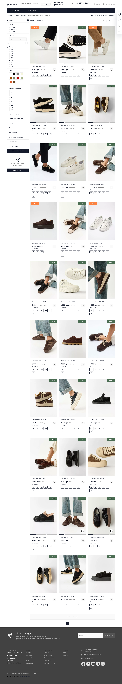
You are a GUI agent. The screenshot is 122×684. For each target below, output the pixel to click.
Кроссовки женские (14, 653)
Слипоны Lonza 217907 (68, 361)
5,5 (12, 103)
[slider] (9, 43)
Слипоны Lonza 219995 (68, 125)
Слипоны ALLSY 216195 (39, 596)
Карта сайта (11, 650)
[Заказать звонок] (119, 26)
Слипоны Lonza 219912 (68, 66)
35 (12, 49)
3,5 (12, 107)
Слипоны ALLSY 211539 (39, 243)
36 (12, 51)
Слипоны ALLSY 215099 (39, 419)
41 (12, 62)
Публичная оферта (49, 658)
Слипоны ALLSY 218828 (68, 302)
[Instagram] (88, 664)
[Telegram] (98, 664)
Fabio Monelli (29, 663)
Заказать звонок (80, 5)
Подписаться (17, 170)
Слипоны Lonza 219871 (39, 478)
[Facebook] (83, 664)
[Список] (112, 20)
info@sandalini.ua (89, 658)
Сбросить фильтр (18, 151)
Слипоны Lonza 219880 (39, 125)
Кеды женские (12, 655)
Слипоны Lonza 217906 (68, 478)
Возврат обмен (48, 655)
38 (12, 56)
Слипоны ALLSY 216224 (97, 361)
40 (12, 60)
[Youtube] (93, 664)
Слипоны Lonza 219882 (97, 125)
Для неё (16, 10)
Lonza (13, 27)
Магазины (28, 652)
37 (12, 53)
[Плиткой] (109, 20)
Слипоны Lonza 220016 (68, 537)
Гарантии (46, 652)
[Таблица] (114, 20)
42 (12, 64)
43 (12, 66)
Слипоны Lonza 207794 (97, 66)
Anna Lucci (14, 29)
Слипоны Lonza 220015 (97, 537)
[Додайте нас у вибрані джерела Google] (103, 664)
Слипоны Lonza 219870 (39, 537)
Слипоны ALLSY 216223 (39, 184)
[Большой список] (103, 20)
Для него (33, 10)
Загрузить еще (72, 617)
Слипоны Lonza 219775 (39, 302)
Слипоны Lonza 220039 (97, 478)
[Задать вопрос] (119, 31)
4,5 (12, 101)
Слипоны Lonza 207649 (39, 66)
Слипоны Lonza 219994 (68, 419)
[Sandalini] (12, 4)
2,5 (12, 110)
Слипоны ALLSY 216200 (97, 596)
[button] (119, 15)
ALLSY (13, 31)
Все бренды (29, 655)
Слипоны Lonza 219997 (68, 596)
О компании (47, 660)
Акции (64, 652)
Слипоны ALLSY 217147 (97, 419)
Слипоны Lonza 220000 (97, 302)
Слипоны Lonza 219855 (97, 184)
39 (12, 58)
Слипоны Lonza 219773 (39, 361)
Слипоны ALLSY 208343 (97, 243)
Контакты (65, 655)
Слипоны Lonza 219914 (68, 243)
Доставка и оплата (14, 663)
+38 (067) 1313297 (82, 3)
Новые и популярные (36, 20)
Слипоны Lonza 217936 (68, 184)
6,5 (12, 105)
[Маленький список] (101, 20)
